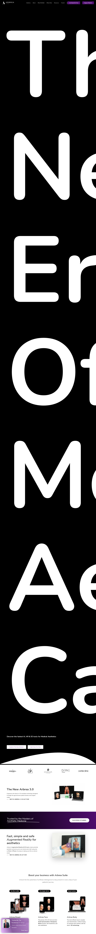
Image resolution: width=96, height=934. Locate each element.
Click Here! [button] (24, 930)
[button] (16, 747)
